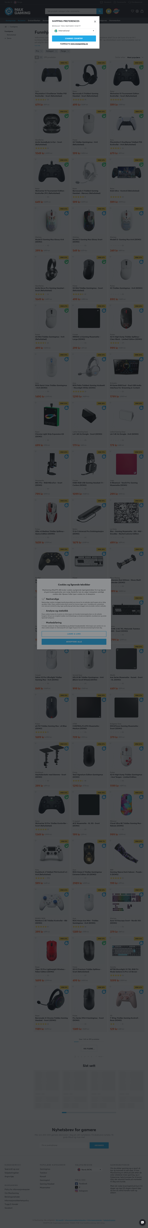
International (64, 31)
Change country (74, 38)
